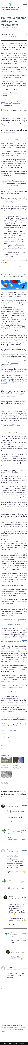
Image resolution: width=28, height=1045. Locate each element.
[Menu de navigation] (25, 5)
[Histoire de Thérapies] (18, 760)
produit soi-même (8, 636)
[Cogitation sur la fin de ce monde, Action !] (6, 774)
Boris (4, 28)
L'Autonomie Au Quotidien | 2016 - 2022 (14, 1043)
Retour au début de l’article (8, 730)
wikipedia (21, 147)
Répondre (24, 805)
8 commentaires (20, 28)
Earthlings (4, 381)
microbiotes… (9, 365)
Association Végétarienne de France (12, 688)
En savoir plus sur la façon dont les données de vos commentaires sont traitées (13, 1029)
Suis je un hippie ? (5, 764)
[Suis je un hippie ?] (6, 760)
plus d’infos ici (19, 661)
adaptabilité (14, 363)
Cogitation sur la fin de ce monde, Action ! (6, 779)
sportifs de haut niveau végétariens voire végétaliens (14, 641)
